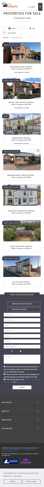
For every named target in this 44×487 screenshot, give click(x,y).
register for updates (19, 309)
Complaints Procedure (25, 449)
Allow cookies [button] (31, 481)
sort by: (6, 37)
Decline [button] (12, 481)
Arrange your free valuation (22, 304)
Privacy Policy (8, 382)
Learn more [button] (17, 476)
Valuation (7, 351)
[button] (40, 7)
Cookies (14, 449)
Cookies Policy (20, 382)
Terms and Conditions (31, 379)
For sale (16, 351)
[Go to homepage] (10, 5)
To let (23, 351)
